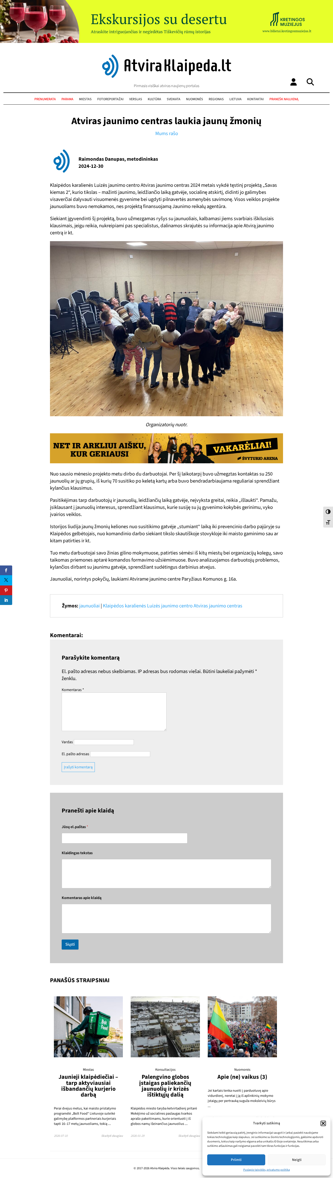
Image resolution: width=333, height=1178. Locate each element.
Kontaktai (255, 99)
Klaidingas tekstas (77, 853)
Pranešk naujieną (283, 99)
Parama (67, 99)
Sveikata (173, 99)
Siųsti (70, 944)
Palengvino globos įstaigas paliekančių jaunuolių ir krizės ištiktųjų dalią (165, 1086)
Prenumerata (45, 99)
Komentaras (73, 690)
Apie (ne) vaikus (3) (242, 1077)
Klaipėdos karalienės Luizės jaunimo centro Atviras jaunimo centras (172, 605)
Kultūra (154, 99)
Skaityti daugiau (112, 1136)
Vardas (67, 742)
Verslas (135, 99)
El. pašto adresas (75, 754)
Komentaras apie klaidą (81, 898)
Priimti (236, 1159)
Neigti (297, 1159)
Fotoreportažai (110, 99)
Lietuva (235, 99)
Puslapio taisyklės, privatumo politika (266, 1170)
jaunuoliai (89, 605)
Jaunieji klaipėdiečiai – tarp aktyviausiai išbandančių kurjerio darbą (88, 1086)
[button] (323, 1123)
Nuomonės (194, 99)
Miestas (85, 99)
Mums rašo (166, 133)
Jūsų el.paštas (75, 827)
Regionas (216, 99)
